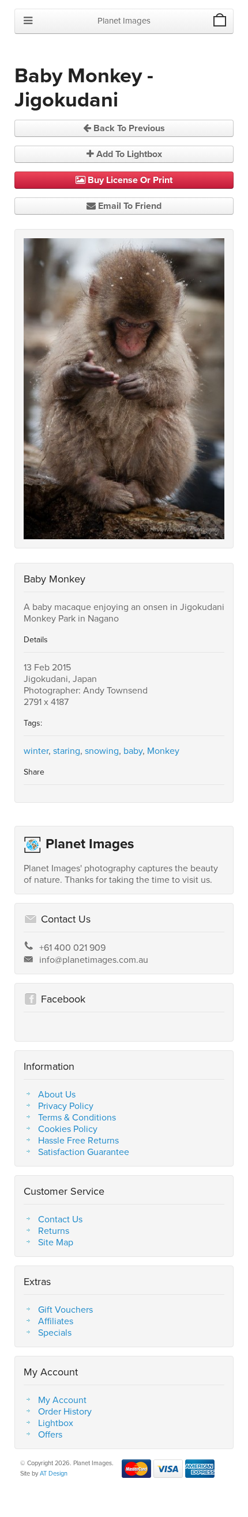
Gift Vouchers (65, 1309)
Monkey (163, 750)
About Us (57, 1094)
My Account (62, 1399)
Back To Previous (128, 128)
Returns (53, 1230)
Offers (50, 1434)
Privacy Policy (65, 1105)
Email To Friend (128, 205)
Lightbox (55, 1422)
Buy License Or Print (128, 179)
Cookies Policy (67, 1128)
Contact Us (60, 1219)
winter (36, 750)
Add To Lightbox (128, 154)
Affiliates (55, 1320)
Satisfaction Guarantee (83, 1151)
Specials (55, 1332)
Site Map (55, 1242)
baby (132, 750)
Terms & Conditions (77, 1117)
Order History (65, 1411)
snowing (102, 750)
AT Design (53, 1473)
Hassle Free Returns (78, 1140)
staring (66, 750)
